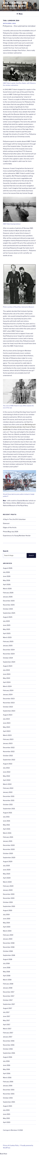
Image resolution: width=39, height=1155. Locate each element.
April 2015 (6, 1122)
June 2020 (6, 870)
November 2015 (8, 1094)
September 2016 (9, 1053)
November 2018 (8, 947)
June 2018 (6, 967)
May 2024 (6, 678)
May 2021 (6, 825)
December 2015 (8, 1090)
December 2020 (9, 845)
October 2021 (8, 804)
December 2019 (8, 894)
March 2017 (7, 1029)
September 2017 (9, 1004)
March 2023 (7, 735)
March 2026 (7, 589)
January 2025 (7, 646)
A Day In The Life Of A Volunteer (14, 519)
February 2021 (8, 837)
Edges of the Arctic (9, 527)
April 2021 (6, 829)
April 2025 (6, 633)
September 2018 (9, 955)
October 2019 (8, 902)
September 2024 (9, 662)
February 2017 (8, 1033)
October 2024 (8, 658)
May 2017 (6, 1020)
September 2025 (9, 613)
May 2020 (6, 874)
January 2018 (7, 988)
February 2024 (8, 690)
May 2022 (6, 776)
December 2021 (8, 796)
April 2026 (6, 584)
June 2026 (6, 576)
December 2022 (8, 747)
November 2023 (9, 703)
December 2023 (9, 699)
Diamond (6, 523)
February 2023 (8, 739)
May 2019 (6, 923)
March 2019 (7, 931)
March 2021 (7, 833)
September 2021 (9, 809)
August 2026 (7, 568)
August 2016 (7, 1057)
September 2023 (9, 711)
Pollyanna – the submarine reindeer (19, 26)
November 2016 (8, 1045)
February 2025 (8, 641)
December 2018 (8, 943)
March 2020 (7, 882)
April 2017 (6, 1024)
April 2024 (6, 682)
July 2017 (6, 1012)
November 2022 (8, 751)
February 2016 (8, 1082)
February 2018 (8, 984)
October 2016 (8, 1049)
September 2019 (9, 906)
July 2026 (6, 572)
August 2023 (7, 715)
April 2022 (6, 780)
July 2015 (6, 1110)
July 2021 (6, 817)
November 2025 (9, 605)
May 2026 (6, 580)
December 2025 (9, 601)
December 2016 (8, 1041)
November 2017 (8, 996)
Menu (20, 14)
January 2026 (7, 597)
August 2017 (7, 1008)
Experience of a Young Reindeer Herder (17, 535)
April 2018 (6, 976)
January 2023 (7, 743)
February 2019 (8, 935)
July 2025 (6, 621)
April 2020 (6, 878)
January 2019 (7, 939)
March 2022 (7, 784)
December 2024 (9, 650)
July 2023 (6, 719)
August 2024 (7, 666)
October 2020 (8, 853)
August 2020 (7, 861)
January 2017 (7, 1037)
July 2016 (6, 1061)
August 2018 (7, 959)
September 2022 (9, 760)
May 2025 (6, 629)
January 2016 (7, 1086)
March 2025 (7, 637)
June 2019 (6, 919)
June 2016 (6, 1065)
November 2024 (9, 654)
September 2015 (9, 1102)
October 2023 (8, 707)
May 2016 (6, 1069)
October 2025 (8, 609)
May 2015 (6, 1118)
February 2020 (8, 886)
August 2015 (7, 1106)
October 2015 (8, 1098)
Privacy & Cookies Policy (11, 1145)
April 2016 (6, 1073)
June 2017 (6, 1016)
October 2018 (8, 951)
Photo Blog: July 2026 (10, 532)
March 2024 (7, 686)
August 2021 (7, 813)
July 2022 (6, 768)
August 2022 (7, 764)
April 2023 (6, 731)
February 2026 (8, 593)
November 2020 (9, 849)
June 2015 (6, 1114)
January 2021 (7, 841)
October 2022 (8, 756)
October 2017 (8, 1000)
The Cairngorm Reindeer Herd (15, 4)
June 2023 (6, 723)
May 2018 (6, 972)
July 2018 (6, 963)
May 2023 (6, 727)
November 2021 (8, 800)
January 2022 (7, 792)
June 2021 (6, 821)
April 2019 (6, 927)
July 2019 (6, 914)
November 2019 (8, 898)
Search (5, 551)
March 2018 (7, 980)
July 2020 (6, 866)
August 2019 (7, 910)
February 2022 (8, 788)
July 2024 (6, 670)
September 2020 (9, 857)
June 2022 (6, 772)
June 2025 (6, 625)
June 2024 (6, 674)
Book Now (3, 1154)
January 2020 (7, 890)
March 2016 (7, 1077)
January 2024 (7, 694)
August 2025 (7, 617)
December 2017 (8, 992)
